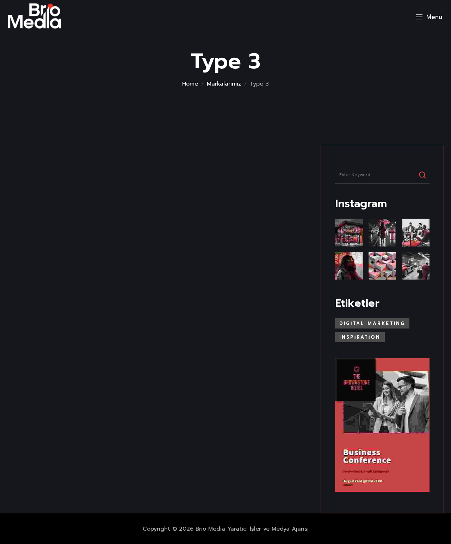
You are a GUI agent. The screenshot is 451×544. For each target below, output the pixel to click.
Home (190, 84)
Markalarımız (224, 84)
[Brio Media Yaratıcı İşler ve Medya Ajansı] (34, 16)
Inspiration (360, 337)
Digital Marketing (372, 323)
